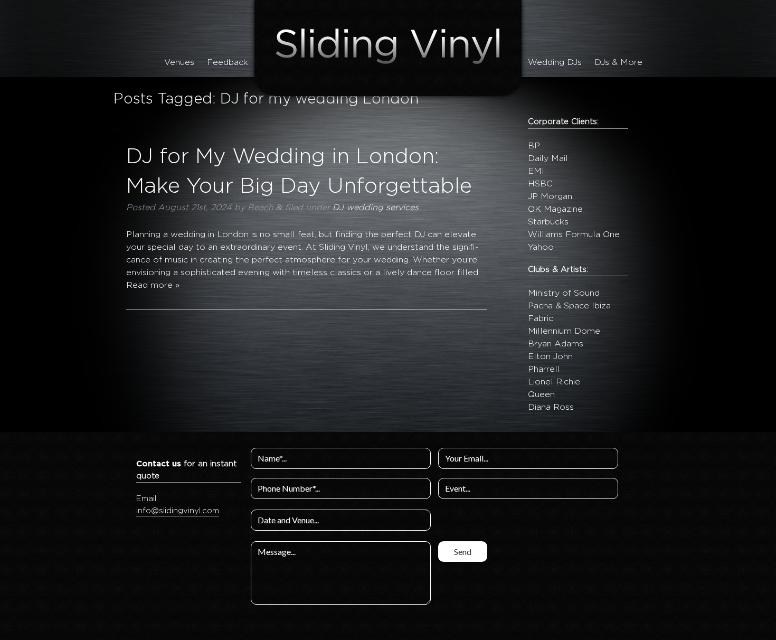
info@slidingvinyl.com (177, 511)
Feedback (227, 62)
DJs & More (618, 62)
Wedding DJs (555, 62)
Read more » (152, 285)
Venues (179, 62)
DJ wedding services (376, 207)
